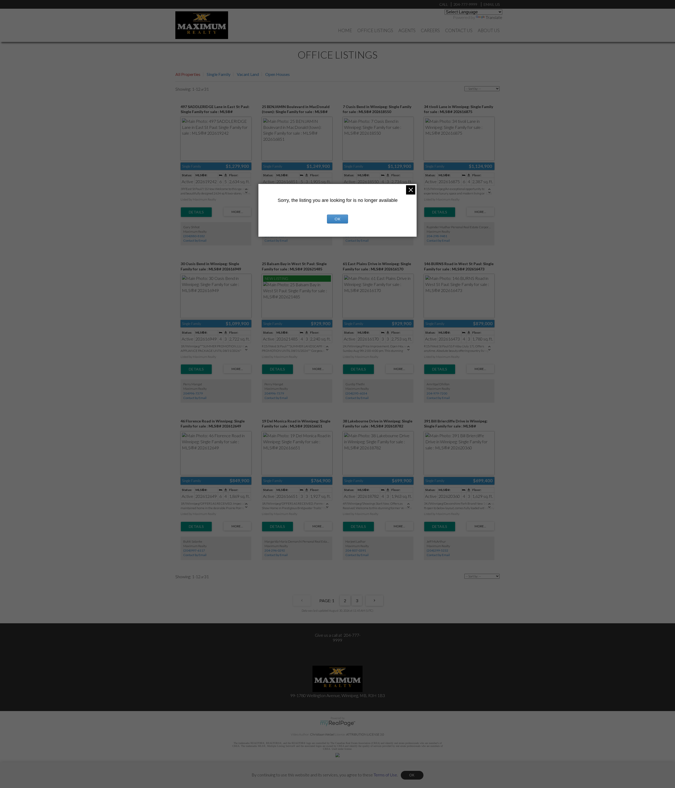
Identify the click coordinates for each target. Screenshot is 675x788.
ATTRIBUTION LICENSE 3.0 (365, 734)
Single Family (218, 74)
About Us (489, 30)
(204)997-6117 (194, 550)
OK (412, 775)
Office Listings (375, 30)
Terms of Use (385, 774)
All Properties (187, 74)
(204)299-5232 (437, 550)
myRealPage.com (337, 723)
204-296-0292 (274, 550)
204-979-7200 (437, 393)
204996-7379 (193, 393)
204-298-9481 (437, 236)
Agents (407, 30)
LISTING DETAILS (196, 212)
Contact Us (458, 30)
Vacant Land (248, 74)
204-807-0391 (355, 550)
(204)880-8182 (194, 236)
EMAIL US (492, 4)
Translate (494, 17)
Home (345, 30)
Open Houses (277, 74)
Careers (430, 30)
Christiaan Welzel (322, 734)
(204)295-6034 (356, 393)
